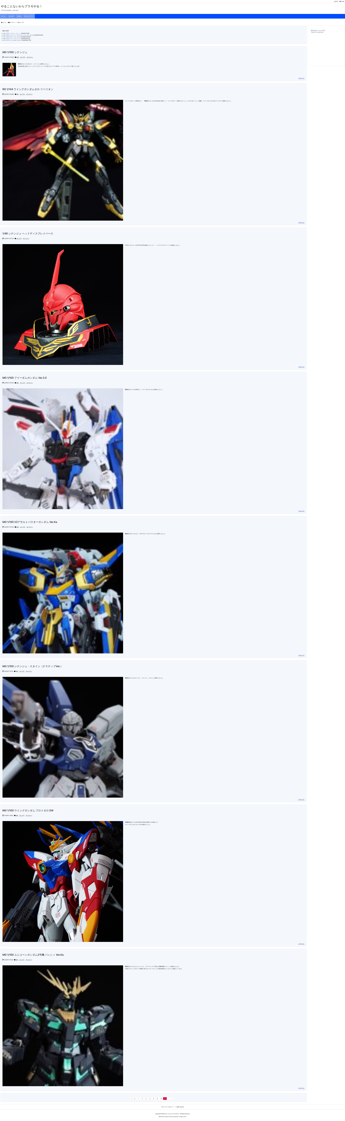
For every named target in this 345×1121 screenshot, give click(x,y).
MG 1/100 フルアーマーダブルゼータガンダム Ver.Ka (18, 35)
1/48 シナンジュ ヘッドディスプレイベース (27, 233)
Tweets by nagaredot (317, 32)
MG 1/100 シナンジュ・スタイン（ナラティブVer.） (32, 666)
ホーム (4, 22)
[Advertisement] (326, 49)
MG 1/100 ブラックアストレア (12, 38)
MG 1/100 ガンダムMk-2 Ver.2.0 (12, 40)
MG (18, 57)
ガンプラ (22, 57)
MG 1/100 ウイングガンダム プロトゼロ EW (27, 810)
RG (17, 94)
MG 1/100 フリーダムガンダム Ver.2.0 (24, 377)
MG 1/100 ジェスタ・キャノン (12, 33)
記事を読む (301, 78)
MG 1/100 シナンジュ (14, 52)
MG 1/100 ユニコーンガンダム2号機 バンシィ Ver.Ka (33, 954)
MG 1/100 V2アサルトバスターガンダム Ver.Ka (29, 522)
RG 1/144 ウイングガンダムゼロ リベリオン (27, 89)
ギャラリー (13, 22)
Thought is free (182, 1116)
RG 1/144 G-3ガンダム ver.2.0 (12, 37)
